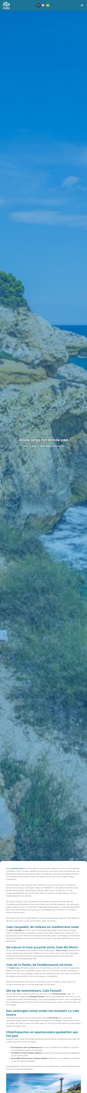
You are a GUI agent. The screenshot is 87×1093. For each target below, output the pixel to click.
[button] (82, 5)
